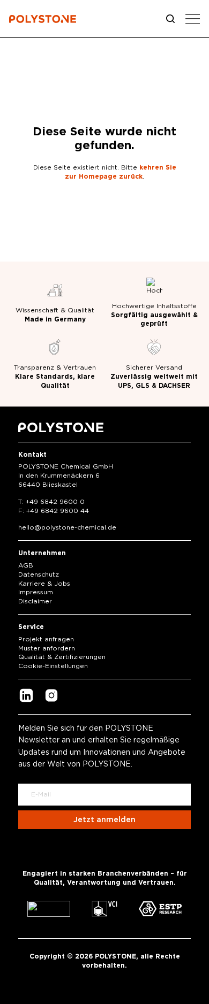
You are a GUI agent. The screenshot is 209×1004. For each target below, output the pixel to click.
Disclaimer (35, 601)
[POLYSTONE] (42, 21)
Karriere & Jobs (44, 583)
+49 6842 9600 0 (55, 502)
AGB (25, 565)
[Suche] (170, 19)
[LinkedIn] (26, 696)
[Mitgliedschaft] (48, 909)
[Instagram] (51, 696)
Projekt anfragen (46, 639)
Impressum (35, 592)
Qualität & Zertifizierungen (62, 657)
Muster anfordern (46, 648)
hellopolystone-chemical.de (67, 527)
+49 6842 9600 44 (57, 511)
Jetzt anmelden (104, 820)
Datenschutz (38, 574)
